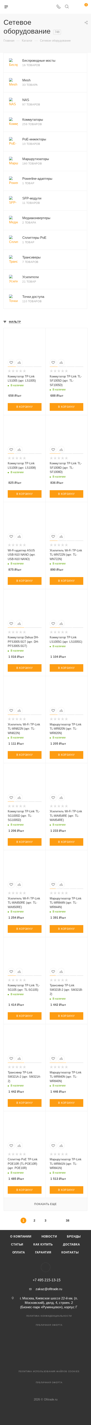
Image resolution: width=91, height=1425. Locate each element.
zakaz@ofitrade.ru (49, 1289)
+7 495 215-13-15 (47, 1280)
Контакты (70, 1252)
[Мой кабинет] (75, 7)
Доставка (71, 1244)
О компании (20, 1236)
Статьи (17, 1244)
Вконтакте (45, 1267)
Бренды (74, 1236)
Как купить (43, 1244)
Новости (49, 1236)
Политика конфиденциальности (49, 1316)
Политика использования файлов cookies (49, 1371)
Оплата (18, 1252)
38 (67, 1220)
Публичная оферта (49, 1325)
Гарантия (43, 1252)
